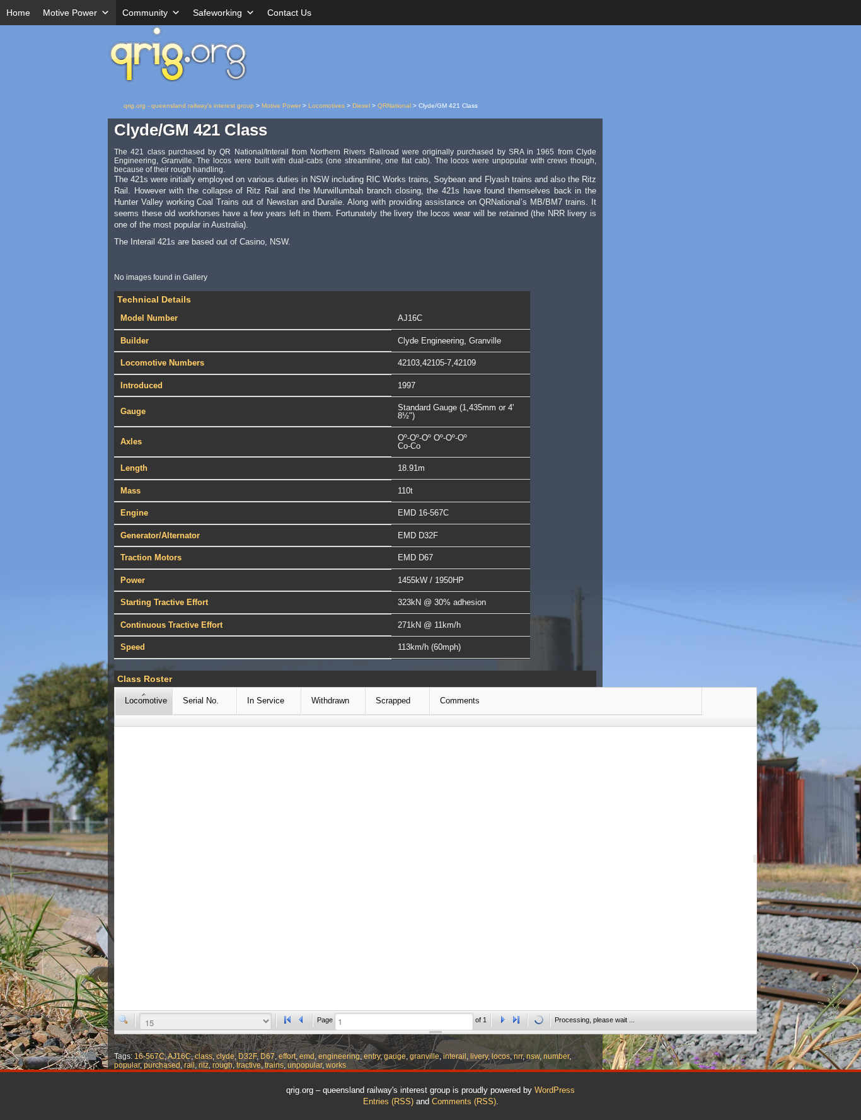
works (336, 1065)
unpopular (304, 1065)
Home (18, 13)
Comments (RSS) (464, 1101)
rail (189, 1065)
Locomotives (326, 105)
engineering (339, 1056)
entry (372, 1056)
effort (287, 1056)
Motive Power (70, 13)
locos (501, 1056)
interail (454, 1056)
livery (479, 1056)
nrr (518, 1056)
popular (127, 1065)
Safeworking (217, 13)
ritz (204, 1065)
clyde (225, 1056)
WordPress (555, 1090)
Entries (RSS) (388, 1101)
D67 (267, 1056)
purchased (162, 1065)
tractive (248, 1065)
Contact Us (289, 13)
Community (145, 13)
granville (424, 1056)
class (203, 1056)
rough (222, 1065)
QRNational (394, 105)
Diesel (361, 105)
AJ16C (179, 1056)
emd (307, 1056)
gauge (395, 1056)
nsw (533, 1056)
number (556, 1056)
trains (274, 1065)
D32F (247, 1056)
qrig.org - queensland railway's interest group (189, 105)
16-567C (149, 1056)
